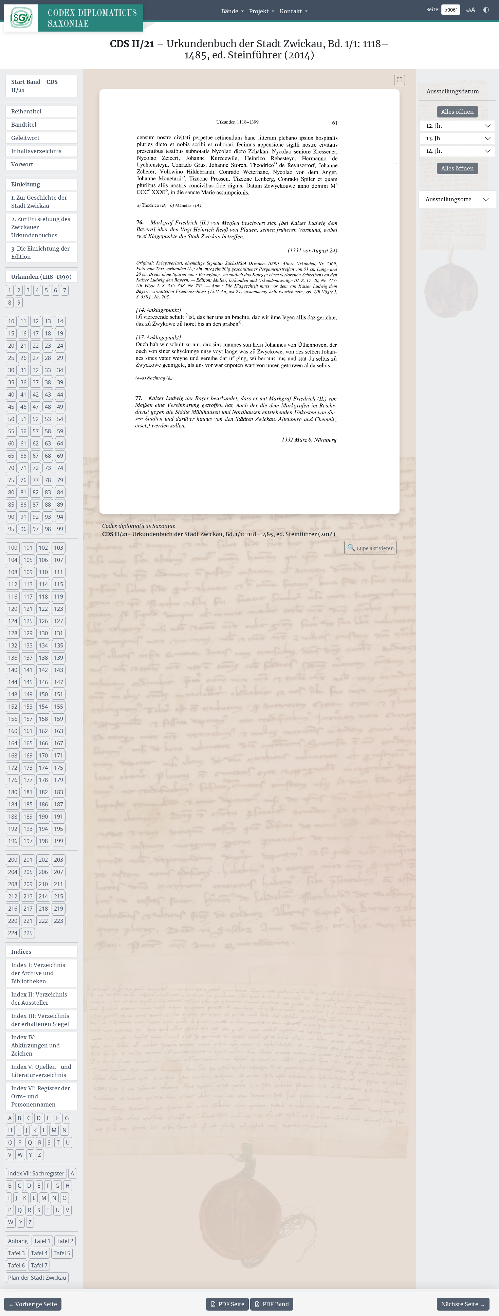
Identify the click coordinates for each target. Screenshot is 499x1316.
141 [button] (28, 670)
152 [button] (12, 706)
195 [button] (58, 829)
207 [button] (58, 872)
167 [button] (58, 743)
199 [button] (58, 841)
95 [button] (11, 529)
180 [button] (12, 792)
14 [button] (60, 321)
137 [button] (28, 657)
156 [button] (12, 719)
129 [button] (28, 633)
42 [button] (36, 394)
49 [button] (60, 406)
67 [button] (36, 455)
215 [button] (58, 896)
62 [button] (36, 443)
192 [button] (12, 829)
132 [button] (12, 645)
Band (276, 1304)
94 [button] (60, 516)
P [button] (20, 1142)
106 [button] (43, 560)
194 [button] (43, 829)
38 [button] (48, 382)
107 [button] (58, 560)
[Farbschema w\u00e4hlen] (486, 9)
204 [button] (12, 872)
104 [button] (12, 560)
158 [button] (43, 719)
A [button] (10, 1118)
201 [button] (28, 859)
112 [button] (12, 584)
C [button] (29, 1118)
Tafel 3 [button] (16, 1253)
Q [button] (30, 1142)
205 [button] (28, 872)
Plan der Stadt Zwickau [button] (37, 1277)
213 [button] (28, 896)
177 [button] (28, 780)
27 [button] (36, 358)
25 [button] (11, 358)
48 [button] (48, 406)
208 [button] (12, 884)
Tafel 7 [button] (39, 1265)
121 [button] (28, 609)
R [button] (39, 1142)
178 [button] (43, 780)
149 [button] (28, 694)
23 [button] (48, 345)
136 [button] (12, 657)
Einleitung (25, 184)
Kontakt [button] (291, 11)
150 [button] (43, 694)
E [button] (48, 1118)
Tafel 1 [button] (42, 1241)
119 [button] (58, 596)
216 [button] (12, 908)
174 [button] (43, 767)
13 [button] (48, 321)
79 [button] (60, 480)
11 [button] (23, 321)
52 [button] (36, 419)
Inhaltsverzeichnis (36, 151)
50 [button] (11, 419)
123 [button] (58, 609)
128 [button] (12, 633)
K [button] (35, 1130)
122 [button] (43, 609)
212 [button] (12, 896)
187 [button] (58, 804)
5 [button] (46, 290)
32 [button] (36, 370)
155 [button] (58, 706)
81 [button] (23, 492)
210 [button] (43, 884)
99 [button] (60, 529)
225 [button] (28, 933)
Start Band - (34, 85)
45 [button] (11, 406)
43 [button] (48, 394)
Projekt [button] (259, 11)
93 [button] (48, 516)
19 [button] (60, 333)
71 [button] (23, 468)
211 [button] (58, 884)
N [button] (64, 1130)
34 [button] (60, 370)
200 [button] (12, 859)
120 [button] (12, 609)
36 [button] (23, 382)
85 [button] (11, 504)
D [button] (39, 1118)
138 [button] (43, 657)
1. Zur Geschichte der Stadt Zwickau (39, 201)
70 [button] (11, 468)
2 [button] (18, 290)
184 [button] (12, 804)
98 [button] (48, 529)
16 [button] (23, 333)
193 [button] (28, 829)
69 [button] (60, 455)
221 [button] (28, 921)
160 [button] (12, 731)
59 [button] (60, 431)
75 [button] (11, 480)
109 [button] (28, 572)
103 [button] (58, 547)
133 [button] (28, 645)
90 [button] (11, 516)
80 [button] (11, 492)
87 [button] (36, 504)
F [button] (57, 1118)
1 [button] (9, 290)
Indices (21, 951)
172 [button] (12, 767)
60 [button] (11, 443)
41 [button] (23, 394)
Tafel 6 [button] (16, 1265)
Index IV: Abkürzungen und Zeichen (35, 1045)
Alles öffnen (457, 111)
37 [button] (36, 382)
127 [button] (58, 621)
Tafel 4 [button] (39, 1253)
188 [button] (12, 816)
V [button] (10, 1154)
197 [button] (28, 841)
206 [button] (43, 872)
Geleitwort (25, 137)
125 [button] (28, 621)
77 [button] (36, 480)
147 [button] (58, 682)
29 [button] (60, 358)
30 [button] (11, 370)
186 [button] (43, 804)
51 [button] (23, 419)
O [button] (10, 1142)
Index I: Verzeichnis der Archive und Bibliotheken (38, 973)
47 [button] (36, 406)
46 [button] (23, 406)
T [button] (58, 1142)
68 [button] (48, 455)
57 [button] (36, 431)
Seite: (433, 9)
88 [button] (48, 504)
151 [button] (58, 694)
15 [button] (11, 333)
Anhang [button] (18, 1241)
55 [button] (11, 431)
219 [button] (58, 908)
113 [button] (28, 584)
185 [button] (28, 804)
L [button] (44, 1130)
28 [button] (48, 358)
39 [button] (60, 382)
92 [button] (36, 516)
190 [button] (43, 816)
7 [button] (64, 290)
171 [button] (58, 755)
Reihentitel (26, 111)
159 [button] (58, 719)
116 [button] (12, 596)
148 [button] (12, 694)
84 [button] (60, 492)
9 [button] (18, 302)
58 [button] (48, 431)
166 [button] (43, 743)
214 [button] (43, 896)
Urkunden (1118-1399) (41, 276)
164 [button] (12, 743)
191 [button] (58, 816)
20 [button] (11, 345)
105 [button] (28, 560)
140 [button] (12, 670)
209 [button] (28, 884)
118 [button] (43, 596)
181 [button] (28, 792)
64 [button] (60, 443)
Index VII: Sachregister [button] (36, 1173)
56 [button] (23, 431)
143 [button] (58, 670)
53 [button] (48, 419)
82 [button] (36, 492)
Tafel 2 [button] (65, 1241)
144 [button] (12, 682)
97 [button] (36, 529)
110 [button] (43, 572)
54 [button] (60, 419)
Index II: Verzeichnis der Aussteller (39, 998)
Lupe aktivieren (370, 547)
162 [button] (43, 731)
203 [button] (58, 859)
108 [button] (12, 572)
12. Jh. (434, 125)
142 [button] (43, 670)
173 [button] (28, 767)
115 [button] (58, 584)
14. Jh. (434, 150)
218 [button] (43, 908)
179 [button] (58, 780)
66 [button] (23, 455)
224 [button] (12, 933)
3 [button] (28, 290)
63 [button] (48, 443)
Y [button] (30, 1154)
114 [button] (43, 584)
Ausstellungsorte (449, 199)
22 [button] (36, 345)
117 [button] (28, 596)
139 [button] (58, 657)
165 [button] (28, 743)
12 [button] (36, 321)
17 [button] (36, 333)
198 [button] (43, 841)
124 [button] (12, 621)
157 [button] (28, 719)
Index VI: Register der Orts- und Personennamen (40, 1096)
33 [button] (48, 370)
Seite (231, 1304)
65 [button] (11, 455)
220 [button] (12, 921)
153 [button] (28, 706)
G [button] (67, 1118)
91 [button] (23, 516)
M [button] (54, 1130)
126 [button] (43, 621)
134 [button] (43, 645)
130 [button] (43, 633)
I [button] (19, 1130)
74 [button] (60, 468)
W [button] (20, 1154)
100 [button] (12, 547)
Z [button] (39, 1154)
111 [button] (58, 572)
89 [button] (60, 504)
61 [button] (23, 443)
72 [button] (36, 468)
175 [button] (58, 767)
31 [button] (23, 370)
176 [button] (12, 780)
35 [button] (11, 382)
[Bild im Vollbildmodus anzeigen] (399, 80)
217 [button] (28, 908)
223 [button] (58, 921)
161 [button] (28, 731)
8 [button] (9, 302)
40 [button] (11, 394)
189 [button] (28, 816)
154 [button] (43, 706)
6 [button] (55, 290)
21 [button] (23, 345)
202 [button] (43, 859)
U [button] (68, 1142)
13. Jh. (434, 138)
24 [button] (60, 345)
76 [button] (23, 480)
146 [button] (43, 682)
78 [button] (48, 480)
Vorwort (22, 164)
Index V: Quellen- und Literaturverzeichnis (41, 1070)
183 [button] (58, 792)
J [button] (26, 1130)
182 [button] (43, 792)
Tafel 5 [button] (62, 1253)
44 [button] (60, 394)
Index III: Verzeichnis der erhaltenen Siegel (40, 1019)
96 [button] (23, 529)
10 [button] (11, 321)
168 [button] (12, 755)
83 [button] (48, 492)
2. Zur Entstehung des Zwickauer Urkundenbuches (40, 227)
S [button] (49, 1142)
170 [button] (43, 755)
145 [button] (28, 682)
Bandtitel (23, 124)
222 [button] (43, 921)
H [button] (10, 1130)
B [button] (19, 1118)
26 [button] (23, 358)
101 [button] (28, 547)
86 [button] (23, 504)
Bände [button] (230, 11)
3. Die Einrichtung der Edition (40, 252)
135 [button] (58, 645)
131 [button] (58, 633)
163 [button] (58, 731)
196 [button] (12, 841)
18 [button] (48, 333)
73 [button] (48, 468)
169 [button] (28, 755)
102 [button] (43, 547)
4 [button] (37, 290)
